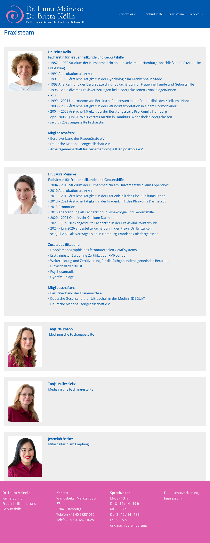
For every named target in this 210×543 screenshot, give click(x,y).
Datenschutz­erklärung (181, 492)
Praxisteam (176, 14)
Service (194, 14)
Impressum (173, 498)
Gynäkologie (127, 14)
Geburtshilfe (154, 14)
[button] (138, 14)
